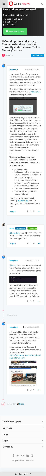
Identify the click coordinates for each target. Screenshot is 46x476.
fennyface (13, 69)
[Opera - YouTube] (22, 455)
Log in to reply (38, 55)
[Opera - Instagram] (32, 455)
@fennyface (14, 233)
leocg (11, 228)
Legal (6, 440)
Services (7, 428)
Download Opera (16, 31)
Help (5, 434)
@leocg (12, 265)
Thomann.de (35, 92)
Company (8, 446)
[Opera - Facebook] (13, 455)
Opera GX (9, 55)
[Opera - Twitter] (17, 455)
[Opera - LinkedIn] (27, 455)
